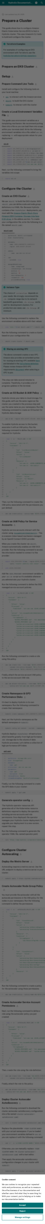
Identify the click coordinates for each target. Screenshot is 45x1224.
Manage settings (22, 1217)
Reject (23, 1211)
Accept (22, 1205)
